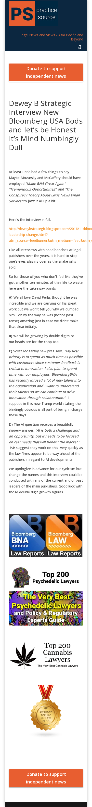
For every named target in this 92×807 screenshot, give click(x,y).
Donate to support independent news (46, 72)
